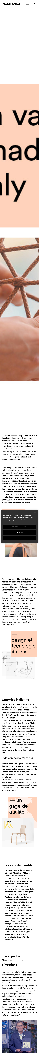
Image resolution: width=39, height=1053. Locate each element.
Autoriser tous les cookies (19, 538)
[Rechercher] (35, 4)
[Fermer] (35, 512)
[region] (19, 526)
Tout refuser (19, 532)
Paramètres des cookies (19, 526)
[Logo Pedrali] (11, 4)
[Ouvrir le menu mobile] (28, 4)
